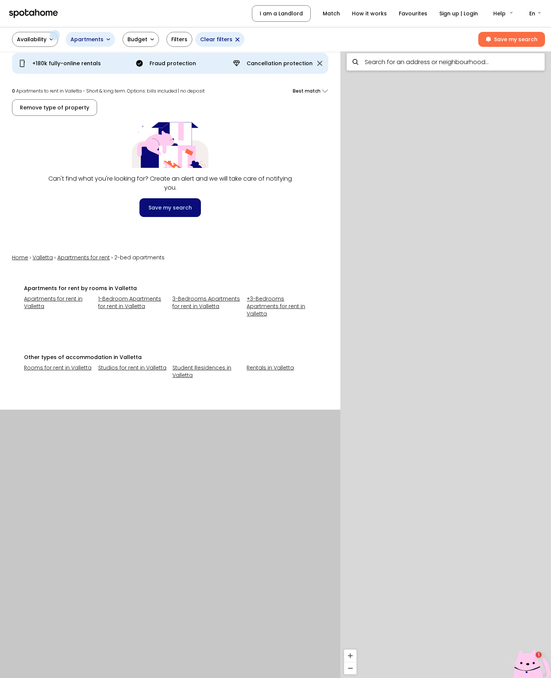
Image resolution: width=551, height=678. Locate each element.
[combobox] (445, 62)
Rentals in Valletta (270, 367)
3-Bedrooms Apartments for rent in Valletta (206, 302)
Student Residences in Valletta (201, 371)
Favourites (413, 13)
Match (331, 13)
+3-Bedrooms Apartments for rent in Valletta (276, 306)
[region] (445, 362)
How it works (369, 13)
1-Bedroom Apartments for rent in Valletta (129, 302)
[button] (503, 13)
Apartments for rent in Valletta (53, 302)
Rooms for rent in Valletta (57, 367)
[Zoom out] (350, 668)
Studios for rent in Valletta (132, 367)
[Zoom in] (350, 656)
